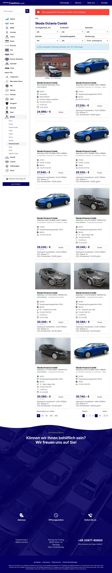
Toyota (12, 162)
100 (51, 416)
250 (56, 416)
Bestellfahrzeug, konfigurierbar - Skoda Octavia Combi (53, 223)
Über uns (91, 3)
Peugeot (13, 103)
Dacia (12, 41)
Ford (11, 54)
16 (100, 416)
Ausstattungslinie (67, 36)
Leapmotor (14, 77)
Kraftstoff (64, 28)
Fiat (11, 50)
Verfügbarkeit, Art (43, 28)
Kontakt (104, 3)
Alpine (12, 19)
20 (42, 416)
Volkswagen (14, 166)
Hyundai (13, 64)
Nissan (12, 90)
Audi (12, 23)
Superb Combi (13, 153)
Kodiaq (11, 140)
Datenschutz (56, 562)
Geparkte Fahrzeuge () (17, 179)
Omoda (13, 95)
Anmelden (37, 562)
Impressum (46, 562)
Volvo (12, 170)
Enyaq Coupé (13, 127)
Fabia (10, 130)
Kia (11, 72)
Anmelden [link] (17, 184)
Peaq (10, 147)
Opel (12, 99)
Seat (12, 112)
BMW (12, 28)
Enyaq (11, 124)
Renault (13, 108)
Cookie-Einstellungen (69, 562)
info (36, 18)
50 (47, 416)
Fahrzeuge (64, 3)
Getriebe (89, 28)
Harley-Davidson (16, 59)
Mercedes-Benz (16, 81)
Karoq (11, 137)
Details (60, 112)
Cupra (12, 37)
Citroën (13, 32)
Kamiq (11, 134)
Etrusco (13, 46)
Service (78, 3)
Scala (10, 150)
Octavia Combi (14, 144)
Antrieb (38, 36)
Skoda (12, 117)
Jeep (12, 68)
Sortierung (89, 36)
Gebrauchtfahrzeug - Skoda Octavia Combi (91, 223)
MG (11, 86)
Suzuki (12, 157)
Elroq (10, 121)
